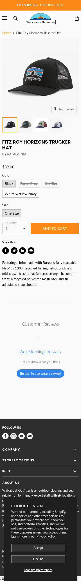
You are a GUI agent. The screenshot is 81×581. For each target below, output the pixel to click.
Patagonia (16, 154)
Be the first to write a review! (40, 373)
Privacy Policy (46, 536)
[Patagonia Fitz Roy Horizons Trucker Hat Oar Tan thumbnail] (41, 125)
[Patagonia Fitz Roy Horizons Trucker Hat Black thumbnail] (9, 125)
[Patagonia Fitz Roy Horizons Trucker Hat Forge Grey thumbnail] (25, 125)
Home (6, 33)
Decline (38, 559)
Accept (38, 548)
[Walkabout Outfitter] (41, 18)
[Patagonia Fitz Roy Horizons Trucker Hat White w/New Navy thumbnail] (57, 125)
